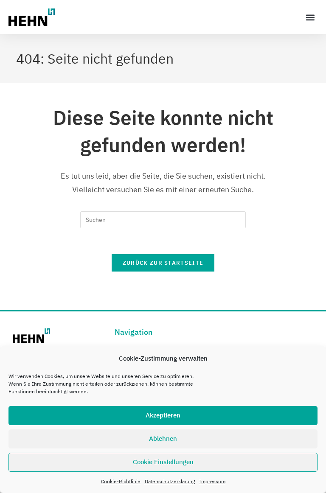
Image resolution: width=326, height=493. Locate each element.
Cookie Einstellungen (163, 462)
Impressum (212, 481)
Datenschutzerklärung (170, 481)
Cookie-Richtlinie (121, 481)
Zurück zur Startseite (163, 262)
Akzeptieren (163, 415)
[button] (311, 17)
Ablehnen (163, 438)
